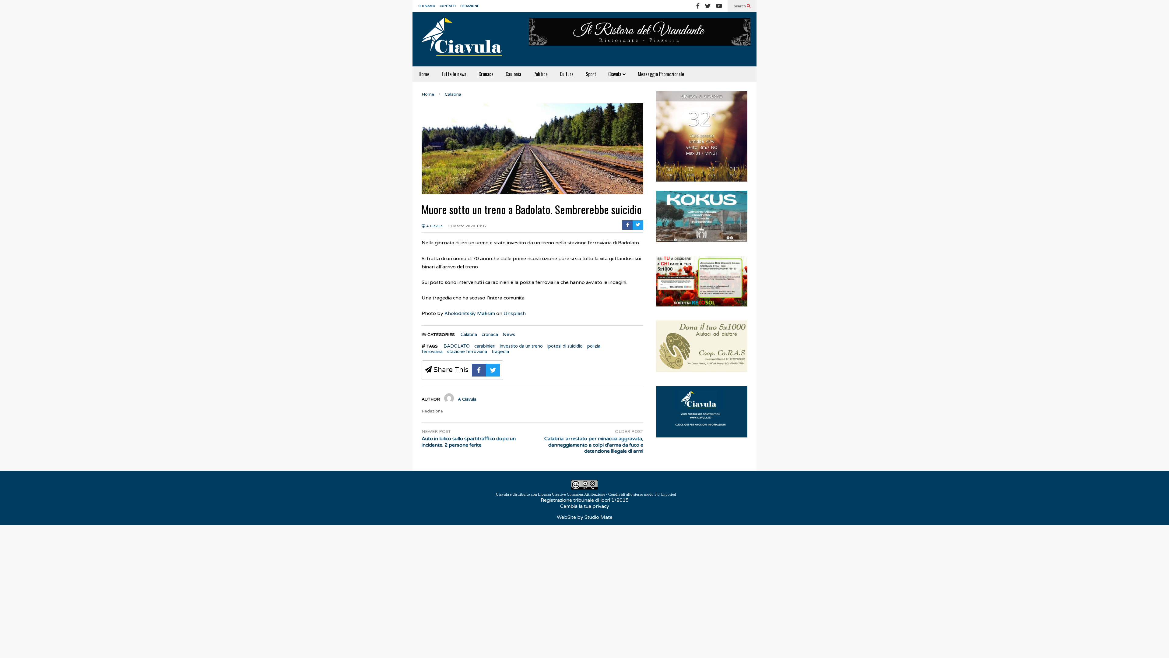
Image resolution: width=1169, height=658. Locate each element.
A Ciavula (434, 226)
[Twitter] (708, 6)
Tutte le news (453, 74)
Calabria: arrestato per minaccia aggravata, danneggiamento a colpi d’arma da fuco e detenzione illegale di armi (593, 445)
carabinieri (484, 346)
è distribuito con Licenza (586, 494)
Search (740, 6)
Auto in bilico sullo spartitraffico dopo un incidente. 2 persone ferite (469, 442)
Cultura (567, 74)
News (509, 334)
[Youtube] (719, 6)
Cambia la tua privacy (584, 506)
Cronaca (486, 74)
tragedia (500, 351)
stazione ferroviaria (467, 351)
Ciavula (615, 74)
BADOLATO (457, 346)
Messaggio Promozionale (661, 74)
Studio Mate (598, 517)
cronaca (490, 334)
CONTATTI (448, 6)
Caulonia (513, 74)
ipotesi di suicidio (565, 346)
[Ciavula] (464, 39)
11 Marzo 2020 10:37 (467, 226)
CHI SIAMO (427, 6)
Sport (591, 74)
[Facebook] (698, 6)
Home (424, 74)
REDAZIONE (469, 6)
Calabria (469, 334)
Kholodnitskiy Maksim (469, 313)
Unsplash (515, 313)
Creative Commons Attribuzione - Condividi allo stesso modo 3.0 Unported (614, 494)
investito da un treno (521, 346)
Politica (540, 74)
